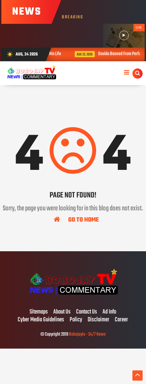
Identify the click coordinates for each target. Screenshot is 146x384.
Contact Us (86, 312)
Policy (76, 320)
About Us (62, 312)
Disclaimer (98, 320)
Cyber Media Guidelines (41, 320)
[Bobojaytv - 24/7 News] (73, 297)
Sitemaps (39, 312)
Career (121, 320)
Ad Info (109, 312)
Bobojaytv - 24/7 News (87, 334)
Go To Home (83, 219)
